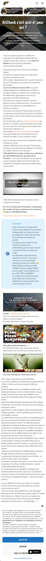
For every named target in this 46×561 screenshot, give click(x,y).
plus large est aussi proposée (24, 131)
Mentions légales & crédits (23, 558)
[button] (42, 506)
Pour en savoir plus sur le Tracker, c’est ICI (19, 216)
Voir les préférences (23, 553)
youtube (26, 314)
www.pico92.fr (16, 314)
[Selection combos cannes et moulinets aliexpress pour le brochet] (34, 11)
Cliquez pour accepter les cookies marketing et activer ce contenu (23, 183)
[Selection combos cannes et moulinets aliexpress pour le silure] (11, 11)
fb (29, 345)
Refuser (23, 546)
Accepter (23, 539)
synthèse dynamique (31, 121)
